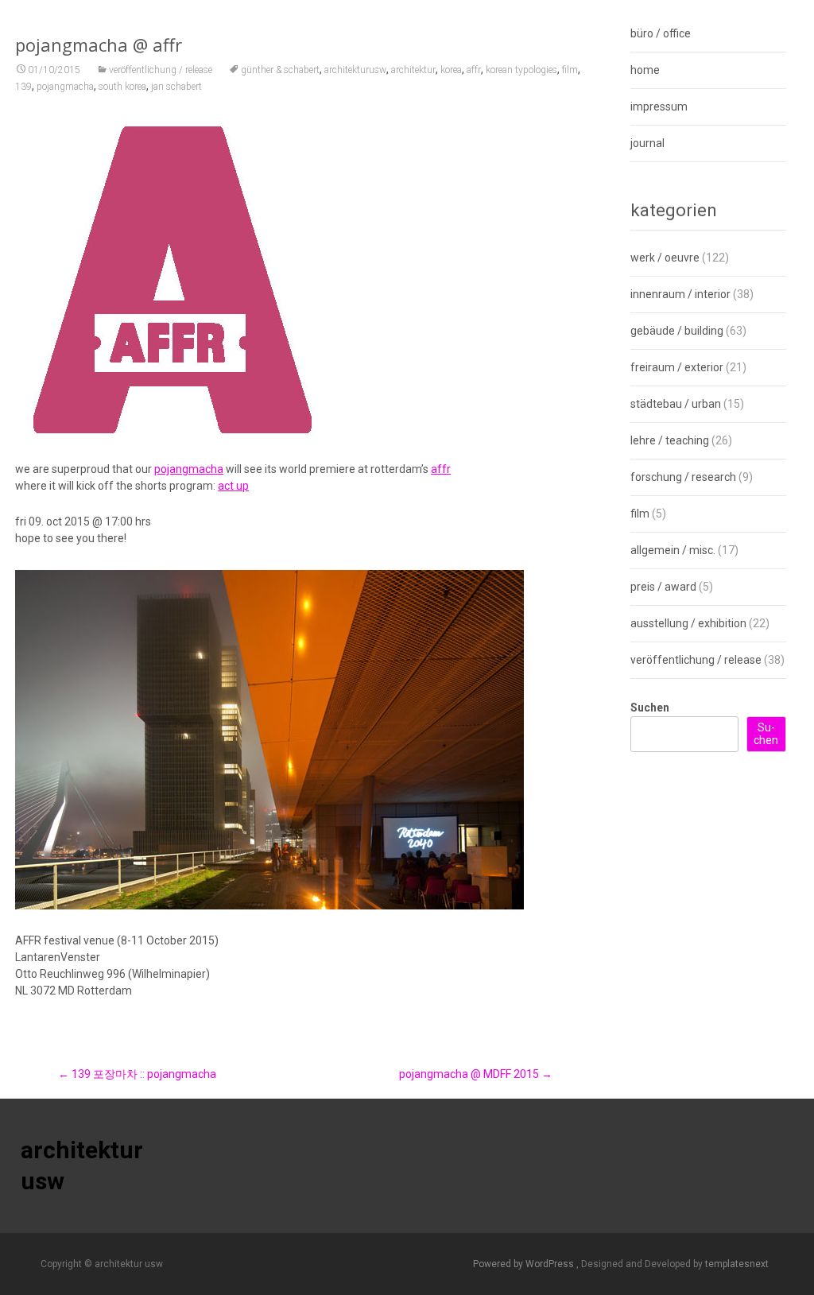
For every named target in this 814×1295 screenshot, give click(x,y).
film (570, 70)
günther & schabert (280, 70)
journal (647, 143)
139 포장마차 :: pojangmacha (137, 1074)
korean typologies (521, 70)
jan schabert (176, 86)
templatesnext (737, 1264)
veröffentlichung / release (160, 70)
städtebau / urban (675, 403)
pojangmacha (65, 86)
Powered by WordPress (524, 1264)
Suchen (649, 707)
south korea (122, 86)
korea (451, 70)
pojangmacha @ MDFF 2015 (475, 1074)
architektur (413, 70)
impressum (659, 106)
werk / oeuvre (665, 257)
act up (233, 485)
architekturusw (355, 70)
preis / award (663, 586)
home (645, 70)
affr (474, 70)
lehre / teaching (669, 440)
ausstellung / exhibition (688, 623)
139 (23, 86)
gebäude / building (676, 330)
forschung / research (683, 477)
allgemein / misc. (672, 550)
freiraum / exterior (676, 367)
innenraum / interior (680, 294)
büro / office (660, 33)
